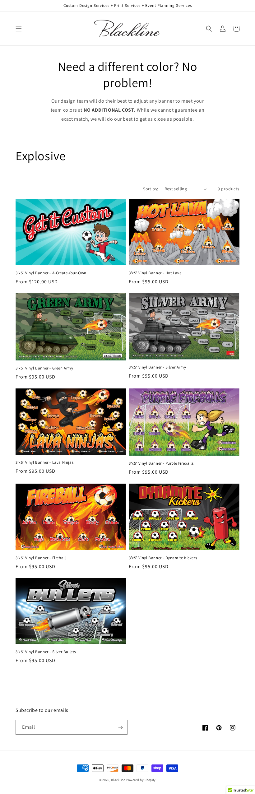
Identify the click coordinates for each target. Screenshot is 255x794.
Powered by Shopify (141, 780)
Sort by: (150, 189)
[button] (19, 28)
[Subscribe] (120, 727)
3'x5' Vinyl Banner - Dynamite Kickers (163, 557)
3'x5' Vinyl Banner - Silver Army (157, 367)
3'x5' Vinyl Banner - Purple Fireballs (161, 463)
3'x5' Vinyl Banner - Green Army (44, 368)
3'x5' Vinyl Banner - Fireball (41, 557)
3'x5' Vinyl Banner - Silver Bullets (46, 651)
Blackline (118, 780)
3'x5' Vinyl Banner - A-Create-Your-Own (51, 273)
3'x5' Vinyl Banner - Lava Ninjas (44, 462)
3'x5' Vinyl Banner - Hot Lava (155, 273)
